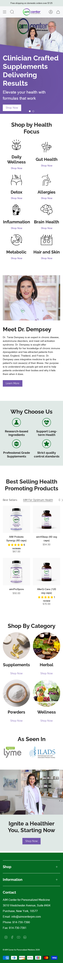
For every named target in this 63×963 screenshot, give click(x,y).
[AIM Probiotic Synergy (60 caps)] (16, 519)
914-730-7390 (21, 922)
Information (12, 880)
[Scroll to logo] (12, 752)
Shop (7, 867)
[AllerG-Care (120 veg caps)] (46, 571)
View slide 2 (33, 111)
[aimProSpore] (16, 571)
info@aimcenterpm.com (26, 916)
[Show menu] (4, 12)
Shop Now (16, 168)
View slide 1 (30, 111)
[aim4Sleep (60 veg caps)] (46, 519)
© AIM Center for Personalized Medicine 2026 (21, 950)
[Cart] (58, 12)
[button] (16, 544)
